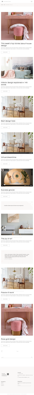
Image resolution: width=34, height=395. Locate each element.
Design (8, 119)
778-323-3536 (20, 373)
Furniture (8, 337)
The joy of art (6, 239)
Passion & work (7, 292)
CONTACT (2, 385)
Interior (8, 188)
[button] (3, 107)
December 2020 (3, 119)
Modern (8, 237)
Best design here (8, 121)
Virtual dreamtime (8, 157)
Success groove (8, 190)
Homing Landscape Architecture (16, 119)
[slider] (31, 153)
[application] (17, 153)
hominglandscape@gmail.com (23, 377)
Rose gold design (8, 339)
